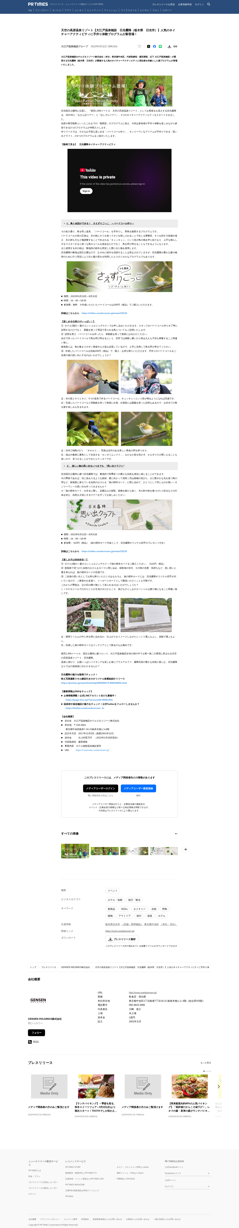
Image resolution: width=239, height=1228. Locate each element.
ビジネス (144, 10)
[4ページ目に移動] (208, 1071)
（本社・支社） (168, 924)
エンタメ (79, 10)
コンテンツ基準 (70, 1219)
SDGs (124, 909)
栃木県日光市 (112, 924)
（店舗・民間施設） (132, 924)
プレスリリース (48, 967)
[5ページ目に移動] (210, 1071)
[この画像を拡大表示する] (75, 851)
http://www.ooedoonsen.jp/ (143, 992)
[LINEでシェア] (160, 46)
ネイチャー (139, 909)
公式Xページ (170, 1180)
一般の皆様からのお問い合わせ (167, 1219)
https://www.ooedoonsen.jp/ (119, 931)
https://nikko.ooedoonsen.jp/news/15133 (104, 551)
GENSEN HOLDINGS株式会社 (75, 967)
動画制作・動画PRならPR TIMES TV (81, 1173)
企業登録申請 (185, 4)
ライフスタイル (129, 10)
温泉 (149, 915)
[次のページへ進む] (185, 849)
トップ (33, 967)
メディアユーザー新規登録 (138, 788)
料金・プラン (34, 1176)
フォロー (36, 1032)
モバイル (56, 10)
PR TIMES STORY (72, 1167)
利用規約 (85, 1219)
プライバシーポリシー (50, 1219)
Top (30, 10)
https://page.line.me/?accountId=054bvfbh (89, 699)
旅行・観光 (134, 899)
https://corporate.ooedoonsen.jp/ (92, 750)
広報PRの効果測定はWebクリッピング (82, 1190)
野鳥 (164, 909)
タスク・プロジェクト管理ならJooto (133, 1167)
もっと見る (205, 1062)
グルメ (155, 10)
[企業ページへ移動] (38, 1002)
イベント (113, 890)
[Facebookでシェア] (154, 46)
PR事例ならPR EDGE (126, 1178)
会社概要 (32, 1219)
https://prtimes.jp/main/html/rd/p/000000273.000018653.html (94, 683)
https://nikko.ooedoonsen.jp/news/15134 (104, 313)
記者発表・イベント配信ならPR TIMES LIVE (84, 1178)
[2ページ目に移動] (177, 833)
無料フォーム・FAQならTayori (130, 1173)
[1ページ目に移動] (175, 833)
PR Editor (69, 1196)
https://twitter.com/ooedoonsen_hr (85, 708)
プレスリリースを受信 (163, 4)
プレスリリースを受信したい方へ (43, 1182)
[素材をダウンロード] (169, 46)
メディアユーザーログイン (100, 788)
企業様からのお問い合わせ (137, 1219)
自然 (154, 909)
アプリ (68, 10)
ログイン (199, 4)
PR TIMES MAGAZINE (75, 1184)
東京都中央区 (151, 924)
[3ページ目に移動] (207, 1071)
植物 (110, 915)
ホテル (161, 915)
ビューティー (94, 10)
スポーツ (167, 10)
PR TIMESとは (34, 1170)
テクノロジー (42, 10)
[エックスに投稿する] (148, 46)
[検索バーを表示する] (209, 4)
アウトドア (125, 915)
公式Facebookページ (174, 1167)
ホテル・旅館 (115, 899)
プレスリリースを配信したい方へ (43, 1188)
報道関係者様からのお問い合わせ (107, 1219)
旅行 (139, 915)
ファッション (111, 10)
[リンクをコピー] (175, 46)
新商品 (111, 909)
